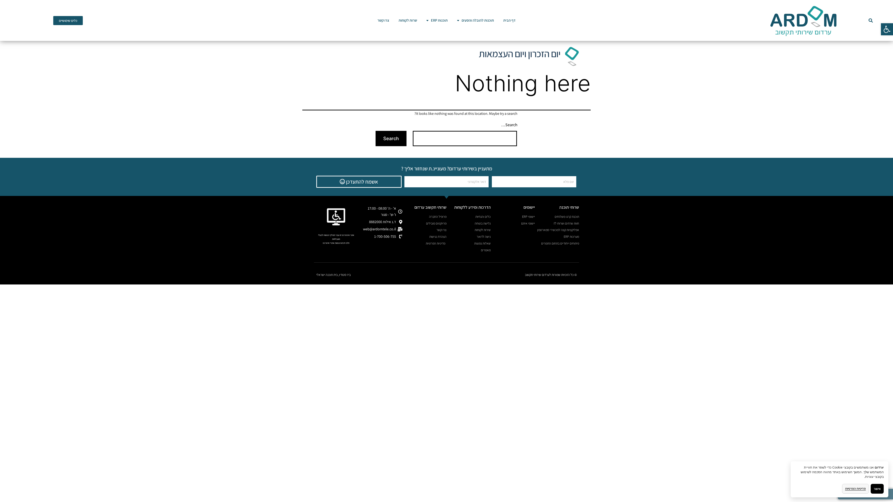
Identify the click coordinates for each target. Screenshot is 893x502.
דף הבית (509, 20)
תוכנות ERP (439, 20)
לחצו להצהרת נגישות (336, 246)
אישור (877, 489)
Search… (509, 124)
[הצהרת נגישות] (336, 216)
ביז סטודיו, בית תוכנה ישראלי (333, 275)
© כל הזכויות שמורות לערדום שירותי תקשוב (551, 275)
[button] (887, 29)
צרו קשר (383, 20)
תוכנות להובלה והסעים (478, 20)
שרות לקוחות (408, 20)
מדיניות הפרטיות (855, 488)
